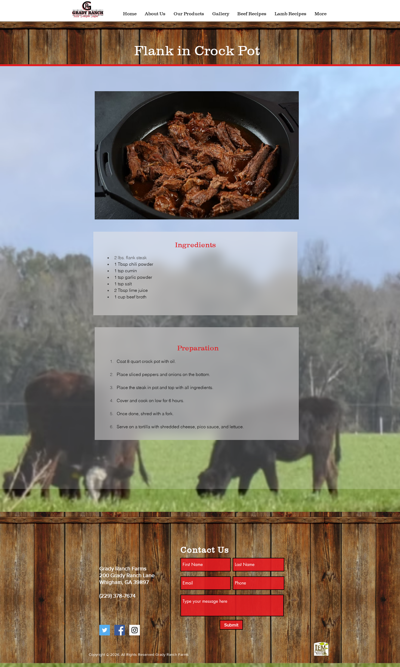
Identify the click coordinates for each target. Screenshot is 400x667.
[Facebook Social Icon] (119, 630)
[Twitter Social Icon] (104, 630)
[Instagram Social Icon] (134, 630)
